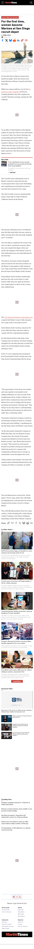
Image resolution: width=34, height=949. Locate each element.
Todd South (12, 172)
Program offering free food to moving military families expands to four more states (16, 642)
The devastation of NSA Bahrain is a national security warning (15, 829)
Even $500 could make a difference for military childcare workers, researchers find (16, 671)
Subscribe (20, 910)
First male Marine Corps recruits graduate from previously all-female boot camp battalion (19, 164)
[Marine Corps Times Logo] (11, 2)
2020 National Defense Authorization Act (18, 317)
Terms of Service (6, 912)
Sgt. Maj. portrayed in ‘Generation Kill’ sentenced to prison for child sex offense (14, 816)
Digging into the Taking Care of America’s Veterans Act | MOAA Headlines (20, 725)
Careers (20, 924)
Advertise (4, 922)
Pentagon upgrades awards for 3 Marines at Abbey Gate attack (15, 803)
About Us (20, 922)
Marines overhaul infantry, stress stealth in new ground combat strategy (16, 810)
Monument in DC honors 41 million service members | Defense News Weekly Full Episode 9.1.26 (16, 711)
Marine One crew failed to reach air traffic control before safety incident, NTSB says (14, 822)
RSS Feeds (21, 914)
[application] (17, 700)
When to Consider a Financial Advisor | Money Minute (22, 716)
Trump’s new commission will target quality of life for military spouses (16, 582)
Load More (17, 681)
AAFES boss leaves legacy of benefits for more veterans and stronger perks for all (16, 552)
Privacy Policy (6, 910)
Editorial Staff (5, 928)
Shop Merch (21, 916)
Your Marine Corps (10, 17)
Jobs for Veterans (22, 926)
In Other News (6, 529)
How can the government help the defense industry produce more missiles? (21, 734)
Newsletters (21, 912)
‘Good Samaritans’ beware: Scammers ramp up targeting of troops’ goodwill (16, 612)
